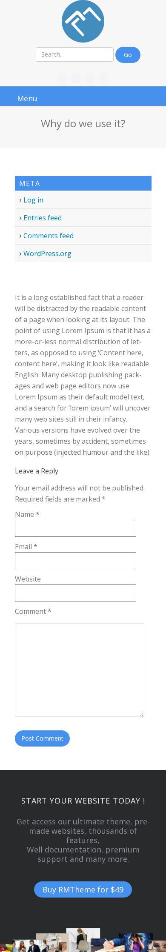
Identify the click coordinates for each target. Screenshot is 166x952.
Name (27, 514)
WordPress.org (47, 253)
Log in (33, 200)
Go (128, 55)
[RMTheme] (83, 21)
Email (26, 546)
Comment (33, 611)
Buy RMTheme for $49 (83, 889)
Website (28, 579)
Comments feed (48, 235)
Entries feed (42, 217)
